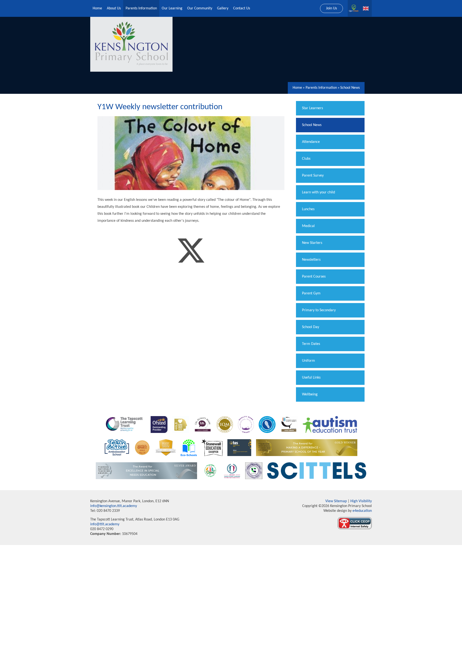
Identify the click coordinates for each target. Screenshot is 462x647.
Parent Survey (313, 176)
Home (297, 88)
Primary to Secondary (319, 310)
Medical (308, 226)
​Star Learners (312, 108)
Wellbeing (310, 394)
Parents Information (321, 88)
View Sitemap (336, 501)
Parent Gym (311, 293)
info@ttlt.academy (104, 524)
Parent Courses (314, 277)
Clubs (306, 159)
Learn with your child (318, 192)
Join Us (331, 8)
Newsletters (311, 260)
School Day (310, 327)
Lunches (308, 209)
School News (350, 88)
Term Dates (311, 344)
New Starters (312, 243)
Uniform (308, 361)
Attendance (311, 142)
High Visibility (361, 501)
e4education (362, 511)
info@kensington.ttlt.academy (113, 506)
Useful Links (311, 378)
